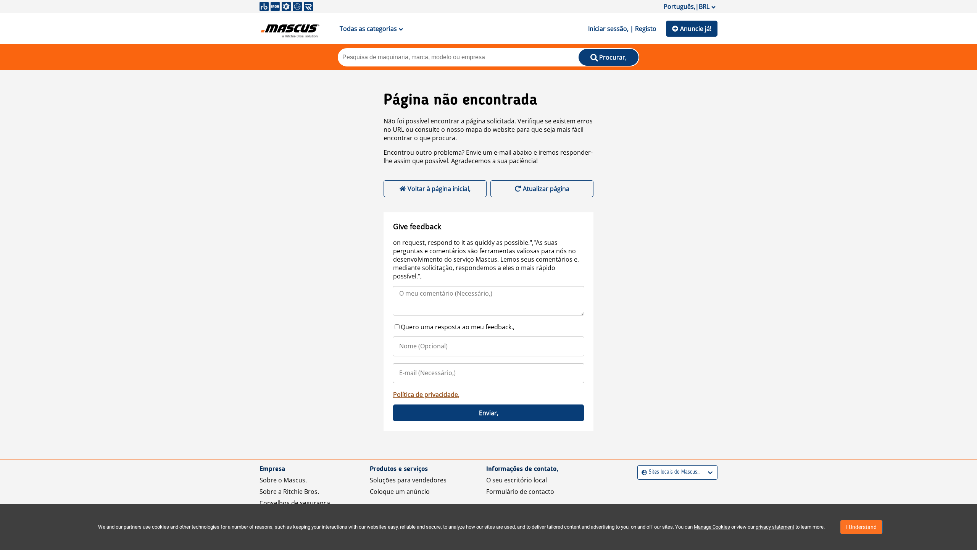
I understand (861, 527)
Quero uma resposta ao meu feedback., (457, 327)
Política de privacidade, (426, 394)
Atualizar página (546, 188)
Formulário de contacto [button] (520, 491)
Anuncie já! (695, 28)
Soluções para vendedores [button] (408, 480)
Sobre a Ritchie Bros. (289, 491)
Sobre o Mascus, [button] (283, 480)
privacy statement (775, 527)
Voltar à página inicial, (439, 188)
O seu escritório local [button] (516, 480)
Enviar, (488, 413)
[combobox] (642, 472)
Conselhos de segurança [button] (295, 503)
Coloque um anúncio (400, 491)
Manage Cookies (712, 527)
